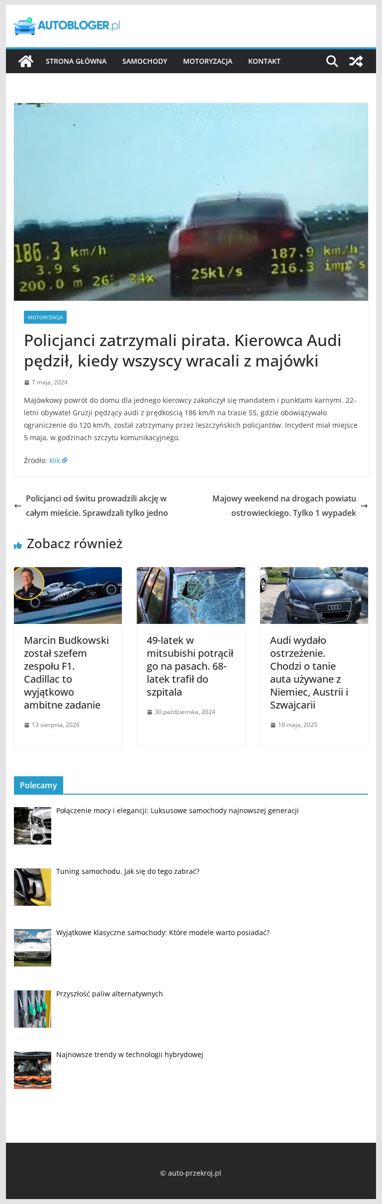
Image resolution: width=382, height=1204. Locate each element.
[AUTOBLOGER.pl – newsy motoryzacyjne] (26, 61)
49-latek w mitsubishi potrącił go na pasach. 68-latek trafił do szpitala (190, 666)
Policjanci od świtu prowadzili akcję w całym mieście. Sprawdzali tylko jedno (97, 505)
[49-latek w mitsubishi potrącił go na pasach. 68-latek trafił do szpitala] (191, 574)
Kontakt (264, 61)
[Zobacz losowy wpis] (356, 61)
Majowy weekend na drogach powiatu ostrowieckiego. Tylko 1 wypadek (284, 505)
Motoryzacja (207, 61)
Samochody (144, 61)
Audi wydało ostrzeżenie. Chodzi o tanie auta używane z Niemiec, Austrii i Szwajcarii (309, 672)
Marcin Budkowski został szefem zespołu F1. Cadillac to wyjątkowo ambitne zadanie (66, 672)
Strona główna (76, 61)
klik (54, 460)
